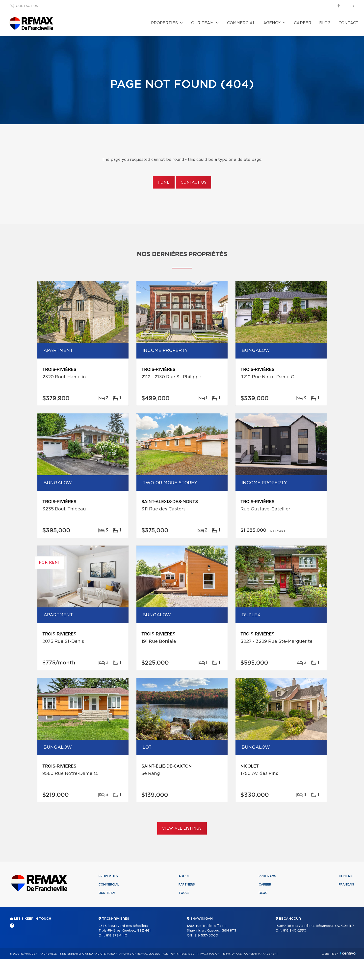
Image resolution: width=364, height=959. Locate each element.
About (184, 876)
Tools (184, 892)
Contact (348, 23)
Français (346, 884)
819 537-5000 (206, 935)
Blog (325, 23)
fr (352, 6)
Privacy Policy (208, 954)
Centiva (348, 953)
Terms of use (231, 954)
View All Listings (182, 828)
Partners (187, 884)
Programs (267, 876)
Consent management (261, 954)
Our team (202, 23)
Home (164, 182)
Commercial (241, 23)
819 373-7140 (116, 935)
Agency (272, 23)
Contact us (27, 6)
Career (302, 23)
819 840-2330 (294, 930)
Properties (164, 23)
